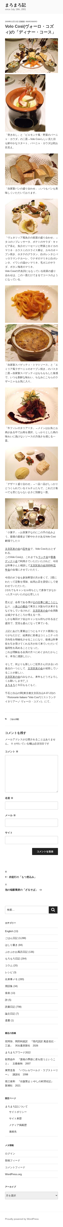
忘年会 (26, 548)
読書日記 (10, 1006)
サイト (9, 832)
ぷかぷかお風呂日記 (16, 951)
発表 (7, 993)
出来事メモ (11, 979)
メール (10, 815)
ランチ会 (43, 557)
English (9, 931)
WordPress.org (13, 1174)
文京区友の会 (12, 548)
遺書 (7, 1020)
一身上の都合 (20, 606)
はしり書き (11, 945)
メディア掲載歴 (18, 1125)
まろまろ (10, 685)
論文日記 (10, 1013)
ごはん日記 (14, 719)
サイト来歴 (15, 1118)
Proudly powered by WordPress (22, 1219)
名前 (9, 798)
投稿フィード (12, 1160)
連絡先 (13, 1131)
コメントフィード (15, 1167)
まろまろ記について (16, 1106)
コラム (9, 965)
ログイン (10, 1153)
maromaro (31, 21)
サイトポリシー (18, 1111)
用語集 (9, 986)
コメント (11, 751)
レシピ (9, 972)
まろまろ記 (15, 5)
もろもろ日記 (12, 958)
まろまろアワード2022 (18, 1052)
